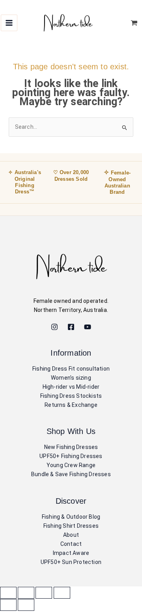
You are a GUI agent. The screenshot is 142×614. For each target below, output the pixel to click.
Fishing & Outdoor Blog (71, 517)
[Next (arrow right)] (26, 605)
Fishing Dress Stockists (71, 396)
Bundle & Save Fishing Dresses (71, 474)
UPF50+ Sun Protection (71, 562)
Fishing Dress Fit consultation (71, 368)
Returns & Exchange (71, 405)
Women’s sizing (71, 378)
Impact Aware (71, 553)
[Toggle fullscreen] (26, 593)
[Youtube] (87, 326)
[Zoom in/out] (8, 593)
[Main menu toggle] (9, 23)
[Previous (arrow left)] (8, 605)
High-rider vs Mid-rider (71, 387)
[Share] (44, 593)
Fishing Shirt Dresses (71, 526)
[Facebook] (71, 326)
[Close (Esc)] (62, 593)
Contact (71, 544)
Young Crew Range (71, 465)
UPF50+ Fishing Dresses (70, 456)
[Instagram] (54, 326)
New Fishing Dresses (71, 447)
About (71, 535)
